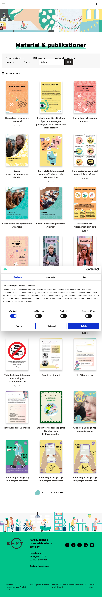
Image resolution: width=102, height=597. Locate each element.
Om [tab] (84, 277)
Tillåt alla (83, 326)
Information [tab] (51, 277)
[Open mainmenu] (3, 4)
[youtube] (92, 545)
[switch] (38, 316)
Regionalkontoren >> (39, 566)
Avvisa (19, 326)
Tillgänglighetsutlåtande (39, 584)
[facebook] (67, 545)
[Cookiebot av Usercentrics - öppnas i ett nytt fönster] (88, 270)
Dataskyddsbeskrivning (76, 584)
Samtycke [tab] (17, 277)
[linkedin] (86, 545)
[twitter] (73, 545)
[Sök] (98, 4)
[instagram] (79, 545)
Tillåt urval (51, 326)
